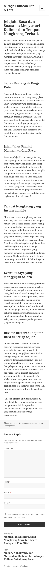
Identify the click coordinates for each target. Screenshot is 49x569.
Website (7, 503)
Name (7, 482)
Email (7, 492)
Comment (9, 448)
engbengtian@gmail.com (30, 423)
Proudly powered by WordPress (16, 566)
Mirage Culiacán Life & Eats (19, 8)
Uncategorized (9, 425)
